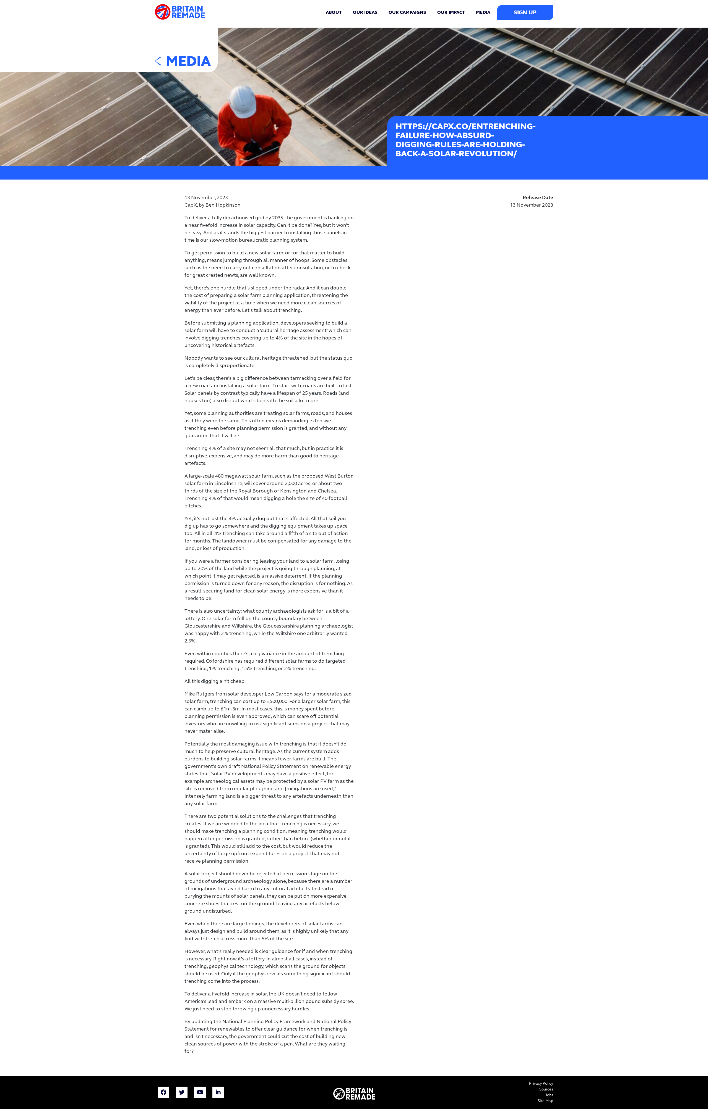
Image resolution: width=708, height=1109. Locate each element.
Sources (546, 1089)
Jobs (549, 1095)
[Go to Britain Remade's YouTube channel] (200, 1093)
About (334, 12)
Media (483, 12)
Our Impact (451, 12)
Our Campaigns (407, 12)
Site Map (545, 1101)
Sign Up (525, 13)
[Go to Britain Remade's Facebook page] (163, 1093)
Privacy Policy (541, 1084)
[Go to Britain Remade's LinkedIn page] (218, 1093)
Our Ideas (365, 12)
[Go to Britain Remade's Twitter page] (181, 1093)
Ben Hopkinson (223, 205)
